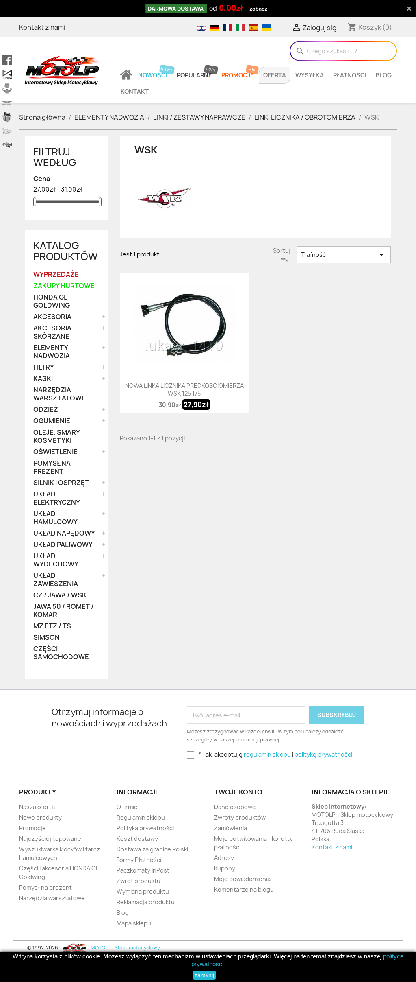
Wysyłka (309, 75)
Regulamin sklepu (141, 817)
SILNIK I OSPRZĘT (61, 483)
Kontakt (135, 91)
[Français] (227, 27)
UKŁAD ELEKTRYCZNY (56, 498)
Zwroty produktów (240, 817)
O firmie (127, 807)
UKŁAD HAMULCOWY (55, 518)
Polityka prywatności (145, 828)
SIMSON (46, 637)
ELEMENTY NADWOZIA (51, 351)
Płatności (349, 75)
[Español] (253, 27)
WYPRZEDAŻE (56, 274)
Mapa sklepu (134, 923)
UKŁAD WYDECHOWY (55, 560)
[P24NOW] (7, 74)
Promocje (237, 75)
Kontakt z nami (42, 27)
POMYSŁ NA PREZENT (52, 467)
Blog (384, 75)
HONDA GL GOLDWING (51, 301)
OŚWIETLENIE (55, 452)
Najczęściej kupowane (50, 838)
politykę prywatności (323, 754)
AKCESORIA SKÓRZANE (52, 332)
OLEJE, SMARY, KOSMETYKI (57, 436)
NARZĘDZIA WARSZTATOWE (59, 394)
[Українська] (265, 27)
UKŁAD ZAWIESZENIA (55, 579)
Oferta (274, 75)
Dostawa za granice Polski (152, 849)
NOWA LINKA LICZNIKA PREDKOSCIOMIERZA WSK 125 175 (184, 390)
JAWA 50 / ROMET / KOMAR (63, 610)
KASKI (43, 378)
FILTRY (43, 367)
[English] (201, 27)
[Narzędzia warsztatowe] (7, 131)
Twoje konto (238, 791)
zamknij (204, 975)
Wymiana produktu (143, 891)
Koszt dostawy (137, 838)
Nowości (152, 75)
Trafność (343, 255)
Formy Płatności (139, 860)
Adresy (224, 858)
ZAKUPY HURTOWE (64, 286)
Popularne (194, 75)
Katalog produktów (65, 250)
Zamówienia (230, 828)
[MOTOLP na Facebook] (7, 60)
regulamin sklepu (267, 754)
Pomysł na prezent (45, 887)
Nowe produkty (40, 817)
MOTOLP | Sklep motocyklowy (124, 947)
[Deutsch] (214, 27)
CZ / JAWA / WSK (60, 595)
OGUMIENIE (51, 421)
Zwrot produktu (138, 881)
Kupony (224, 868)
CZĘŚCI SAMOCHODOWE (61, 653)
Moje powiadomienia (242, 879)
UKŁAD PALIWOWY (63, 544)
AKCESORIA (52, 317)
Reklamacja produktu (146, 902)
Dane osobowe (235, 807)
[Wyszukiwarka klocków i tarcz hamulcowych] (7, 88)
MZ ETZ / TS (52, 626)
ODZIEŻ (45, 409)
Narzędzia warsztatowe (52, 898)
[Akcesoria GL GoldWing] (7, 103)
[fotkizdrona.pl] (7, 145)
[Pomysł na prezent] (7, 117)
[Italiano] (240, 27)
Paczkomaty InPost (143, 870)
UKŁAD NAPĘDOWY (64, 533)
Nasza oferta (37, 807)
